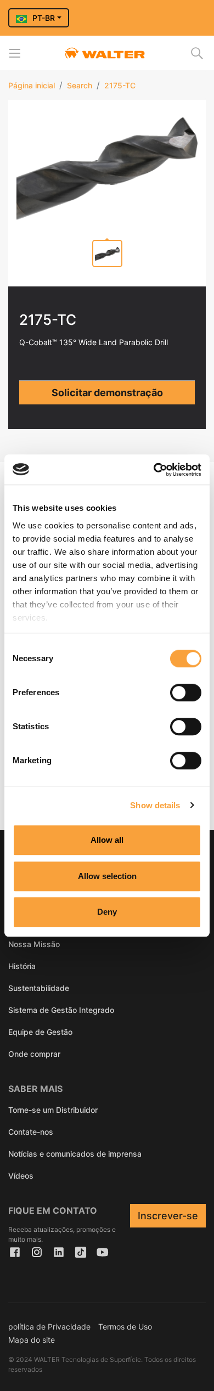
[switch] (185, 692)
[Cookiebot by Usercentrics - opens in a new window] (153, 470)
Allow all (107, 839)
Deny (107, 911)
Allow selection (107, 876)
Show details (155, 805)
